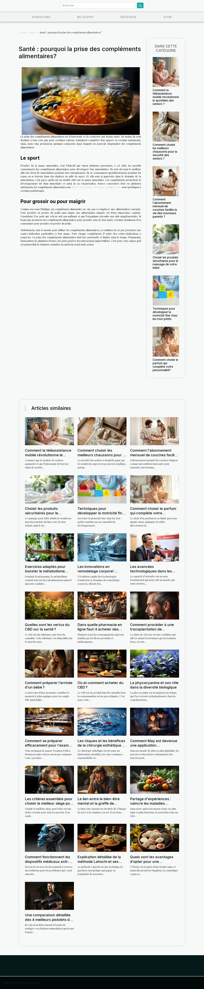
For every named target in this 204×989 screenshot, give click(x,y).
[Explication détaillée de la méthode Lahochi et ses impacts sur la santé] (102, 837)
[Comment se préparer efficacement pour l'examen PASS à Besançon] (49, 721)
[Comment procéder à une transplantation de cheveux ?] (154, 605)
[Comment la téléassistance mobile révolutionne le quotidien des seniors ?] (166, 71)
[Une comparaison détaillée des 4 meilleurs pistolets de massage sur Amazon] (49, 895)
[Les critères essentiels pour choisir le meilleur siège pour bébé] (49, 779)
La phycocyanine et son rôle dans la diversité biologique (154, 685)
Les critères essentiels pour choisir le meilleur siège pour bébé (49, 803)
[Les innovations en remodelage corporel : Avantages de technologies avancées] (102, 547)
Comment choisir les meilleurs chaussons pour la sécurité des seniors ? (165, 151)
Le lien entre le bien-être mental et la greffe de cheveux (99, 803)
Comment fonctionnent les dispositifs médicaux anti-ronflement (47, 861)
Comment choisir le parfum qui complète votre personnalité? (165, 365)
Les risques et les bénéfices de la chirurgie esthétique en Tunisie (102, 745)
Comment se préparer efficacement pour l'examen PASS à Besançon (49, 745)
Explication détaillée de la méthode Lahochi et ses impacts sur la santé (99, 861)
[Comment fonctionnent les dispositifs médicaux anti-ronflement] (49, 837)
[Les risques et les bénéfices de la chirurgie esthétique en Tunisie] (102, 721)
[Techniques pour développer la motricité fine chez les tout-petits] (166, 290)
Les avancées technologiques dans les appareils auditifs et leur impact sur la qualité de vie (153, 573)
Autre (167, 17)
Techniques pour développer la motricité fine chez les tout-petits (165, 314)
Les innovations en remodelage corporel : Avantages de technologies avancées (101, 573)
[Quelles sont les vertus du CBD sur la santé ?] (49, 605)
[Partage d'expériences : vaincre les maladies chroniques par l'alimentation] (154, 779)
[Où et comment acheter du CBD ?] (102, 663)
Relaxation (85, 17)
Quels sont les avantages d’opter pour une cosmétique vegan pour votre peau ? (151, 864)
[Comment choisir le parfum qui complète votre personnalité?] (166, 341)
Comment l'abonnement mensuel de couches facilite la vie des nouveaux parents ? (165, 208)
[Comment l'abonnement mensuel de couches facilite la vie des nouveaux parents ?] (166, 180)
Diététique (128, 17)
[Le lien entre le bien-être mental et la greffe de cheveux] (102, 779)
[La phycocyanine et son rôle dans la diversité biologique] (154, 663)
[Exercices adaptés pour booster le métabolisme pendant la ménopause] (49, 547)
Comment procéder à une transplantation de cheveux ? (152, 629)
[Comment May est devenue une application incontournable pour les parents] (154, 721)
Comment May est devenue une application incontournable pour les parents (153, 748)
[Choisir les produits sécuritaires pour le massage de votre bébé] (166, 238)
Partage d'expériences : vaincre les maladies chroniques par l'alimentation (150, 806)
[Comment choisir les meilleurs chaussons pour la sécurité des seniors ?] (166, 126)
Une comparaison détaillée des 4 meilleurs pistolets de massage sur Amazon (48, 919)
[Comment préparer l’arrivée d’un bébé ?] (49, 663)
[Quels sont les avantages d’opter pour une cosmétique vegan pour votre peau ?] (154, 837)
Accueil (22, 32)
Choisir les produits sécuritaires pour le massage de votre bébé (165, 263)
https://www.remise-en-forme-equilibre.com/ (96, 187)
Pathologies (41, 17)
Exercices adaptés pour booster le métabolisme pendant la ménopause (45, 571)
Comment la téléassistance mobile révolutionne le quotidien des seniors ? (166, 97)
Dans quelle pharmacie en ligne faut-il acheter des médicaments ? (100, 629)
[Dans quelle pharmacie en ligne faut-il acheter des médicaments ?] (102, 605)
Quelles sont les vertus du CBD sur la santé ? (47, 627)
